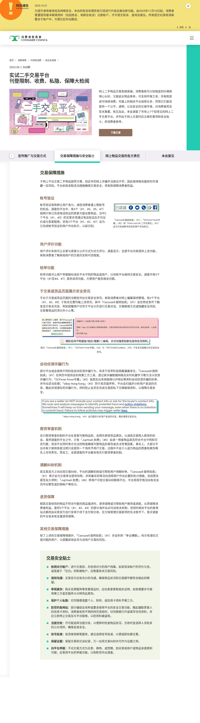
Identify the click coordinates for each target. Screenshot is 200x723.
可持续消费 (35, 60)
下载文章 (116, 132)
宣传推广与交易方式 (32, 156)
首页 (11, 60)
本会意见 (168, 156)
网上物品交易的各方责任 (122, 156)
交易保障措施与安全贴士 (77, 156)
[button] (177, 27)
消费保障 (22, 60)
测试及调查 (50, 60)
